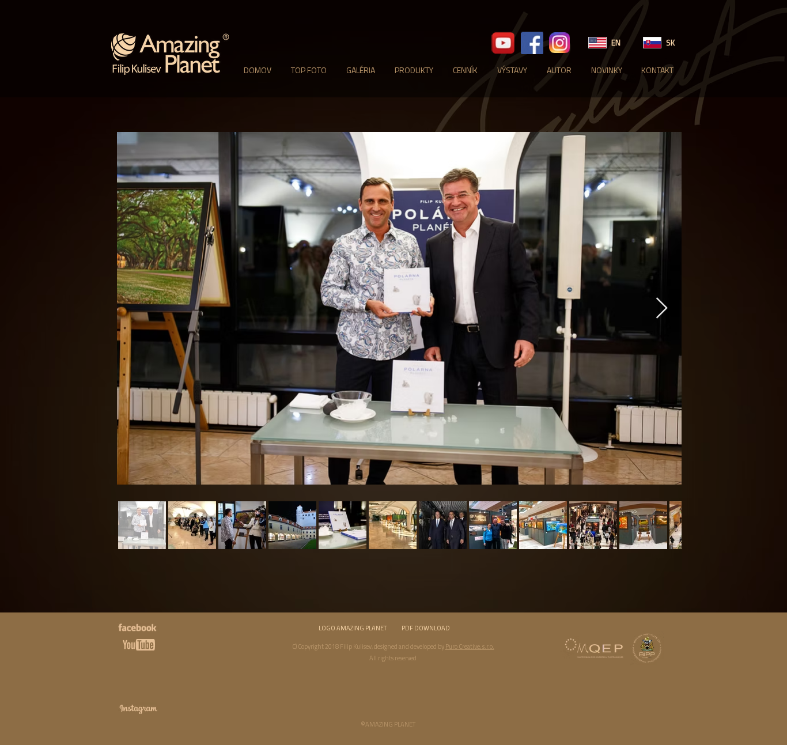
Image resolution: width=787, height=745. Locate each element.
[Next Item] (661, 308)
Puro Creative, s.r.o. (469, 646)
